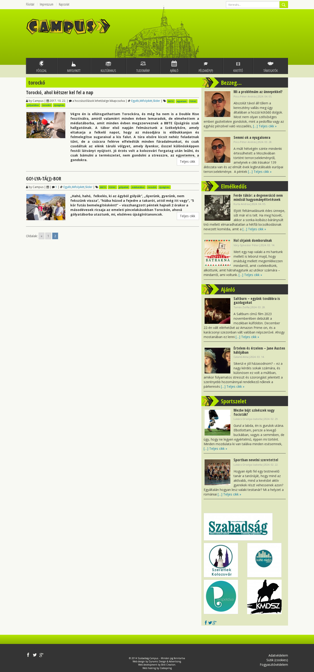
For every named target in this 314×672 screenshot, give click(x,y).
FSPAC (193, 101)
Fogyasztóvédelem (274, 664)
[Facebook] (206, 623)
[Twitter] (210, 623)
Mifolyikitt (146, 101)
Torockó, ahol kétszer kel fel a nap (59, 92)
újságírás (59, 105)
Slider (156, 101)
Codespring (166, 668)
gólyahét (123, 187)
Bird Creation (168, 664)
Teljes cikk (188, 161)
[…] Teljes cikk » (265, 126)
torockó (46, 105)
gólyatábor (33, 105)
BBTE (171, 101)
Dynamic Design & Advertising (165, 661)
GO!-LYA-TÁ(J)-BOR (43, 178)
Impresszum (46, 4)
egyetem (181, 101)
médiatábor (138, 187)
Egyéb (135, 101)
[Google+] (214, 623)
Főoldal (30, 4)
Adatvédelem (278, 655)
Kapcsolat (64, 4)
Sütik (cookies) (277, 660)
